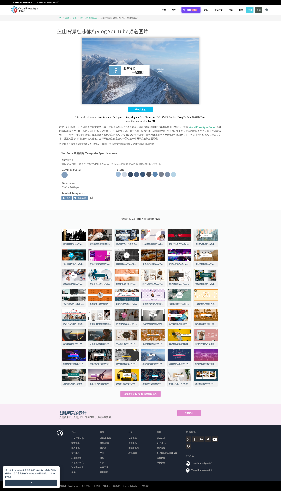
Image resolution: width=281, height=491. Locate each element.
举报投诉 (161, 462)
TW (149, 121)
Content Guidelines (167, 452)
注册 (250, 9)
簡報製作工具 (77, 462)
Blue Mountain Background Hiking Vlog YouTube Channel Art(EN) (129, 117)
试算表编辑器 (77, 467)
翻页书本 (75, 443)
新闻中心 (132, 443)
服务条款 (161, 438)
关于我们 (132, 438)
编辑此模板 (140, 109)
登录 (259, 9)
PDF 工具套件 (77, 438)
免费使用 (189, 413)
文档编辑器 (76, 457)
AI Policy (161, 443)
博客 (102, 457)
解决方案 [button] (219, 9)
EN (145, 121)
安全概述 (161, 457)
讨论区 (103, 448)
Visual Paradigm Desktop (46, 2)
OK (31, 482)
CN (153, 121)
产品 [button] (164, 9)
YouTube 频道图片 (88, 17)
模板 (74, 17)
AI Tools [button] (189, 9)
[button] (175, 10)
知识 (102, 462)
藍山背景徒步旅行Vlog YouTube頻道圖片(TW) (183, 117)
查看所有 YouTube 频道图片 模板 (140, 394)
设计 (67, 17)
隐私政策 (161, 448)
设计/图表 (104, 443)
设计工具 (75, 452)
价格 (241, 9)
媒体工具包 (133, 448)
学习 (102, 452)
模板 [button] (231, 9)
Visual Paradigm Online (202, 127)
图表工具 (75, 448)
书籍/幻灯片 (105, 438)
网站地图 (104, 472)
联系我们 (132, 452)
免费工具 (104, 467)
